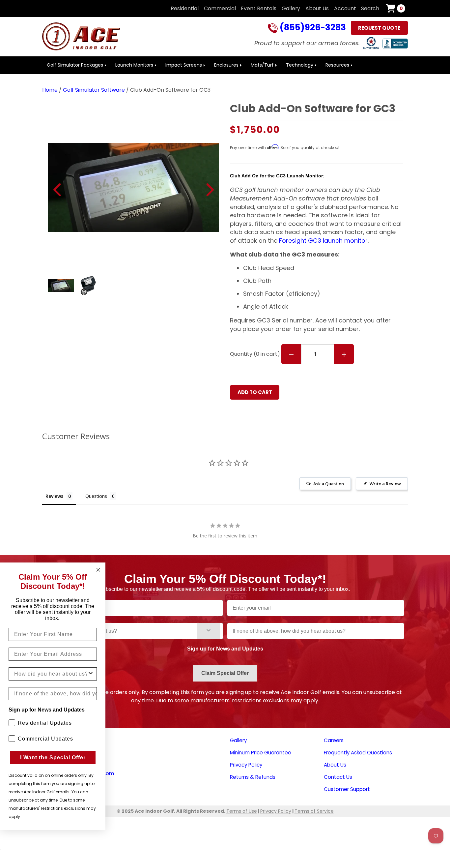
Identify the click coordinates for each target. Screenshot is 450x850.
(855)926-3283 (312, 28)
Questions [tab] (96, 496)
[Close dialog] (98, 570)
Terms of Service (314, 811)
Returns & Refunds (252, 777)
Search (370, 8)
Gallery (291, 8)
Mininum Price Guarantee (260, 752)
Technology (299, 65)
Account (345, 8)
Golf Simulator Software (94, 90)
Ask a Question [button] (328, 484)
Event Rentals (258, 8)
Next (209, 189)
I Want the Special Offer (53, 757)
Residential (185, 8)
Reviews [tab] (54, 496)
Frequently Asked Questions (358, 752)
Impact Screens (183, 65)
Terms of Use (241, 811)
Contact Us (338, 777)
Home (50, 90)
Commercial (220, 8)
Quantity (255, 354)
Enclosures (226, 65)
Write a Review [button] (385, 484)
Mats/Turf (262, 65)
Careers (334, 740)
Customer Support (347, 789)
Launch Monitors (134, 65)
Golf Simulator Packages (75, 65)
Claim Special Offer (225, 673)
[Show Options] (208, 631)
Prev (57, 189)
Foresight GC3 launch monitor (323, 240)
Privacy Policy (246, 764)
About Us (317, 8)
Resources (337, 65)
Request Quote (379, 27)
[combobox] (124, 631)
